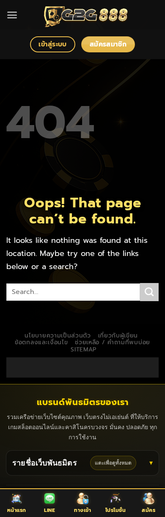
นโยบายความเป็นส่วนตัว (58, 335)
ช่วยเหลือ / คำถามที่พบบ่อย (112, 342)
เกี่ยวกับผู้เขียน (118, 335)
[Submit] (149, 292)
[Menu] (12, 15)
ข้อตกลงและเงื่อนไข (41, 342)
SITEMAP (83, 349)
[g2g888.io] (85, 15)
